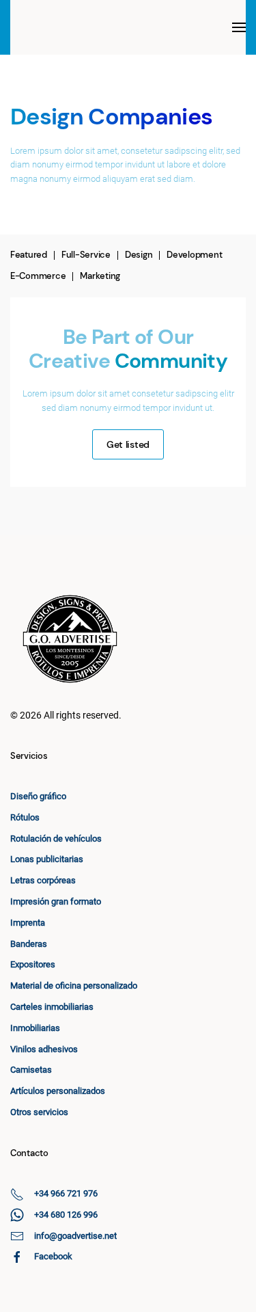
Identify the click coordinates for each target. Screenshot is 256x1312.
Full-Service (86, 254)
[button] (239, 27)
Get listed (128, 444)
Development (194, 254)
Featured (28, 254)
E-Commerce (38, 276)
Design (138, 254)
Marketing (100, 276)
